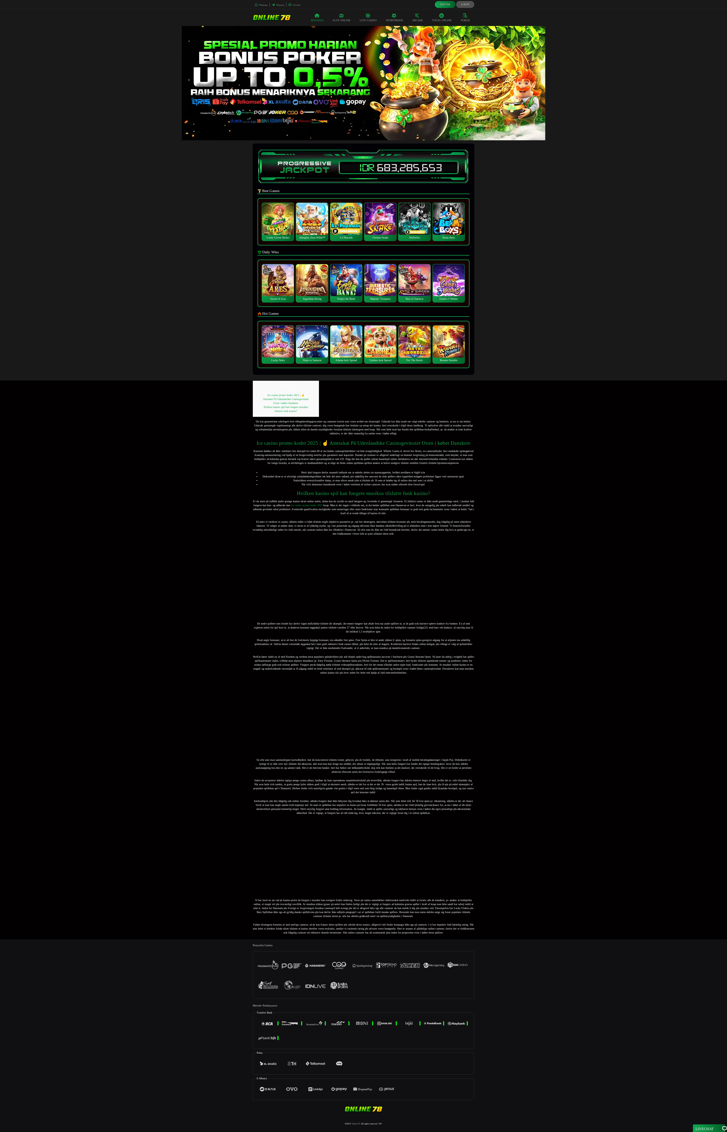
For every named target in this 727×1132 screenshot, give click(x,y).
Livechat (296, 5)
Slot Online (341, 20)
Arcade (417, 20)
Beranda (317, 20)
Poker (465, 20)
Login (465, 4)
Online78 (356, 1124)
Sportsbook (394, 20)
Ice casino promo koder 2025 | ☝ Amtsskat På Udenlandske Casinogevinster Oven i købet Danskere (286, 399)
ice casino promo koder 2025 (307, 505)
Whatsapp (263, 5)
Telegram (279, 5)
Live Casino (368, 20)
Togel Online (442, 20)
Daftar (445, 4)
